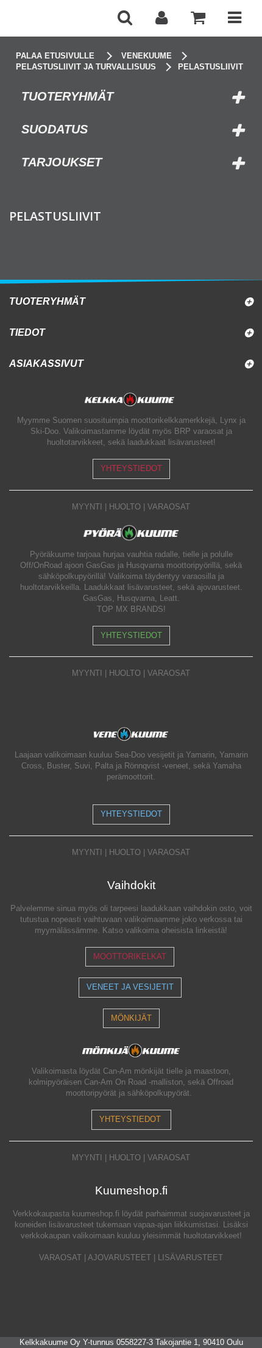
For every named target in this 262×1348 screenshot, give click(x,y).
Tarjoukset (61, 162)
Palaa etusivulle (55, 55)
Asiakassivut (46, 363)
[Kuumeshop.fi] (58, 18)
